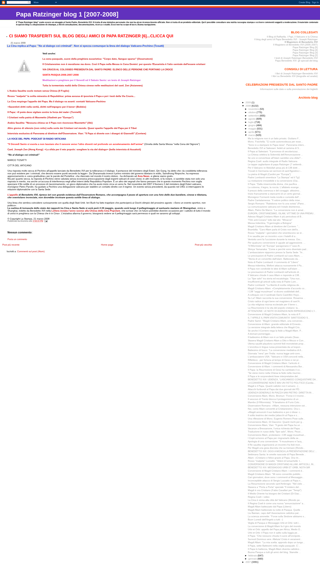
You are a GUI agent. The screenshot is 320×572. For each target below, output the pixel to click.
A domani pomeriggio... (260, 333)
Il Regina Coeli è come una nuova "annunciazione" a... (276, 503)
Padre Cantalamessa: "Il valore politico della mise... (275, 200)
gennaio (253, 558)
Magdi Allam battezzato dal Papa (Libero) (269, 506)
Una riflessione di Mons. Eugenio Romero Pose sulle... (276, 418)
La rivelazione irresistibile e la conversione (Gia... (274, 180)
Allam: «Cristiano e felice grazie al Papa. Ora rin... (274, 457)
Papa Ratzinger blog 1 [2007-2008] (67, 14)
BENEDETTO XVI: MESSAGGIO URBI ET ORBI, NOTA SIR (279, 467)
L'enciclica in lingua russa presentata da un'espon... (275, 347)
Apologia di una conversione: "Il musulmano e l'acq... (276, 441)
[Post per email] (46, 221)
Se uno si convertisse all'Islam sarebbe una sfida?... (275, 158)
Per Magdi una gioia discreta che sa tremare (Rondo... (276, 448)
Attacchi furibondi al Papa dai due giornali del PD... (274, 389)
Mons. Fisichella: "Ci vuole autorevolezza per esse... (275, 141)
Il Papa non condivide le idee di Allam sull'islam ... (274, 268)
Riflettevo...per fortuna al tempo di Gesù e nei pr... (274, 360)
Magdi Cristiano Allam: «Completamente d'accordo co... (277, 288)
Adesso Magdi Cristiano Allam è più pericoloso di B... (275, 216)
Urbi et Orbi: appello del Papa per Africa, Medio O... (275, 529)
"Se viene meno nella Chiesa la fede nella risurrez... (275, 373)
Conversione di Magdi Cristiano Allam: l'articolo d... (274, 363)
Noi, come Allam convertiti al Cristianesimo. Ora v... (275, 408)
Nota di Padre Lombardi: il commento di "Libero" (273, 262)
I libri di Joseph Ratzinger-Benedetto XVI (296, 73)
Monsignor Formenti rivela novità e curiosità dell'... (274, 197)
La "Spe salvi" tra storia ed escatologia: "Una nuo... (275, 278)
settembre (254, 115)
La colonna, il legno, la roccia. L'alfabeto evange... (274, 187)
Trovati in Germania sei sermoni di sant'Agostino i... (275, 171)
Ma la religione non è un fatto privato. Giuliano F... (274, 138)
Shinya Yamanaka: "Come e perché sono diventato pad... (278, 249)
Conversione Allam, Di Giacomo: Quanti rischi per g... (276, 422)
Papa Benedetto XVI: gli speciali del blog (296, 60)
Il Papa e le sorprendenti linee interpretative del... (274, 376)
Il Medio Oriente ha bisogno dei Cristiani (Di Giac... (274, 493)
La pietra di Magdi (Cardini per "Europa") (269, 174)
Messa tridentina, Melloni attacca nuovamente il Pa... (276, 265)
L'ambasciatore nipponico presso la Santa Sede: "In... (276, 252)
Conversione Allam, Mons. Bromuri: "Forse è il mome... (277, 395)
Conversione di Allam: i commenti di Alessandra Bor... (276, 366)
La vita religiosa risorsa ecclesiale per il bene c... (273, 304)
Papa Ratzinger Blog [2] (305, 55)
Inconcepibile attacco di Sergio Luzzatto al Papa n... (275, 480)
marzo (252, 135)
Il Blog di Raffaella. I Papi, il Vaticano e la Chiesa (292, 36)
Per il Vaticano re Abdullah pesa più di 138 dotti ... (274, 167)
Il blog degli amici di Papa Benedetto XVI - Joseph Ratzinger (286, 39)
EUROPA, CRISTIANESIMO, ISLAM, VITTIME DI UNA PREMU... (281, 213)
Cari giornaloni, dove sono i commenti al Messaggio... (276, 477)
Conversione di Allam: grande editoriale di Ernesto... (275, 324)
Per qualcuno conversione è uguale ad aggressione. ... (277, 242)
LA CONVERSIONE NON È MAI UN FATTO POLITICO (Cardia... (281, 382)
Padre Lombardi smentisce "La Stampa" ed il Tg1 (274, 177)
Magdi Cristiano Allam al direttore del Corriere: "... (274, 226)
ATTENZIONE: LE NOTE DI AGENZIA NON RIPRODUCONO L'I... (282, 311)
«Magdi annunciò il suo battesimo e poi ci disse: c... (275, 412)
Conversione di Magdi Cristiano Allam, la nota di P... (275, 314)
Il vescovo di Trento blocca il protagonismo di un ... (274, 399)
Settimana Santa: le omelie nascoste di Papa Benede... (277, 454)
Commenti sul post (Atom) (31, 251)
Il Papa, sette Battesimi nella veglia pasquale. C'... (274, 545)
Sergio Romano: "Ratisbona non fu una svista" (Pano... (277, 203)
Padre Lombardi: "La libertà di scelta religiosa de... (274, 285)
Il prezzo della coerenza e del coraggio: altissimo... (274, 190)
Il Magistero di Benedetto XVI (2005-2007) (295, 44)
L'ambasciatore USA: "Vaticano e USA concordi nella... (276, 356)
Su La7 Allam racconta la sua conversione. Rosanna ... (277, 298)
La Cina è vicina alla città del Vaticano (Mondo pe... (275, 500)
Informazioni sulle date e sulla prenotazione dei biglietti (289, 89)
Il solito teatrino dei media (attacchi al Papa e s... (273, 415)
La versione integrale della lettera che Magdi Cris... (275, 327)
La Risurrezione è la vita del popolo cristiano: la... (274, 307)
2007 (249, 562)
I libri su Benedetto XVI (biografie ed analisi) (295, 76)
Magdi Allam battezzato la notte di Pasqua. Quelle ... (275, 510)
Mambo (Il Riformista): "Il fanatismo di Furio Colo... (274, 402)
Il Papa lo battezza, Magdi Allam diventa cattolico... (274, 549)
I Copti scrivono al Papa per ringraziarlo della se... (274, 438)
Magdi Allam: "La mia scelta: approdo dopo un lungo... (276, 542)
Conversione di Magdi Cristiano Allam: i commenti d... (276, 470)
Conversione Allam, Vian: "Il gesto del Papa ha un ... (275, 425)
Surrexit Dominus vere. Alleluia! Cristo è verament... (275, 539)
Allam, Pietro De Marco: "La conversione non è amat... (276, 210)
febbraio (253, 555)
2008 (249, 105)
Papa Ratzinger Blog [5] (305, 47)
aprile (251, 132)
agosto (252, 118)
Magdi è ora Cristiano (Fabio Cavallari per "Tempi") (275, 490)
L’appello (13, 194)
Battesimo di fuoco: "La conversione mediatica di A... (275, 350)
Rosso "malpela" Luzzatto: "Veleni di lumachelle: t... (275, 461)
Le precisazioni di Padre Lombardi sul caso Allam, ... (275, 255)
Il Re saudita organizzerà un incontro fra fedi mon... (275, 444)
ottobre (252, 112)
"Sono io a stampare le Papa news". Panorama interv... (277, 145)
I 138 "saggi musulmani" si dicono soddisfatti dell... (274, 291)
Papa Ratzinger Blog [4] (305, 50)
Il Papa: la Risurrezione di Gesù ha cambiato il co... (275, 369)
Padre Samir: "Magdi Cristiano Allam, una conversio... (276, 320)
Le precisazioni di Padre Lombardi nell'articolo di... (274, 272)
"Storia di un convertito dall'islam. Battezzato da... (274, 259)
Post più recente (11, 244)
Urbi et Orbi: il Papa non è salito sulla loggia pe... (273, 532)
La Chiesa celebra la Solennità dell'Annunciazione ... (275, 154)
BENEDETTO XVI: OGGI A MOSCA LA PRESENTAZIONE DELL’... (282, 451)
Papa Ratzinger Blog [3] (305, 52)
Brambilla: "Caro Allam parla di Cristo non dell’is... (274, 229)
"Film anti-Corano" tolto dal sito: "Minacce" (270, 220)
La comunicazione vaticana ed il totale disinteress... (275, 206)
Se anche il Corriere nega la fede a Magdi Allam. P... (275, 330)
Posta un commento (17, 239)
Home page (107, 244)
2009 (249, 102)
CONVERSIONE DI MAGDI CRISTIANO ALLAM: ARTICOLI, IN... (281, 464)
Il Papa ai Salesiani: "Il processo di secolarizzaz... (274, 151)
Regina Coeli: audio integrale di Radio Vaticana (272, 161)
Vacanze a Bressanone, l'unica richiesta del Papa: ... (275, 428)
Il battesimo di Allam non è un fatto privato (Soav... (274, 337)
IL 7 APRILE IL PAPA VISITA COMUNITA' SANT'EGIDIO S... (279, 317)
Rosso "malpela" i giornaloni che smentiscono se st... (276, 233)
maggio (252, 128)
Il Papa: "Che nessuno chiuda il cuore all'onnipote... (275, 536)
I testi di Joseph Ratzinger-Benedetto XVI (296, 58)
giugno (252, 125)
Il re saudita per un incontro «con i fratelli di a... (272, 236)
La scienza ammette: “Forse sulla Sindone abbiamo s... (277, 516)
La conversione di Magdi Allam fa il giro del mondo (274, 526)
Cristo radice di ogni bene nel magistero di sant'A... (275, 301)
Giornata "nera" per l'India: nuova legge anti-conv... (275, 353)
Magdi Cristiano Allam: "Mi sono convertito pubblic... (275, 474)
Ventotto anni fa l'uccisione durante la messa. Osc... (275, 239)
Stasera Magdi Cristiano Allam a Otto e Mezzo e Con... (276, 340)
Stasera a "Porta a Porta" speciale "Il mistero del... (274, 487)
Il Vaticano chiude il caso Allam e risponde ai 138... (274, 275)
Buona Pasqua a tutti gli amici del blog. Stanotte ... (274, 552)
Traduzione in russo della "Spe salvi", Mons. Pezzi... (275, 431)
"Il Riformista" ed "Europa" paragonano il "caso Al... (275, 246)
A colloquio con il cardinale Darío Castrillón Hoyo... (274, 294)
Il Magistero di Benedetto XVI (301, 42)
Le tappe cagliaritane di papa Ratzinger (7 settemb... (275, 164)
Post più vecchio (203, 244)
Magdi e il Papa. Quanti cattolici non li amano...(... (274, 386)
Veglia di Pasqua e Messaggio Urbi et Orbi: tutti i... (274, 523)
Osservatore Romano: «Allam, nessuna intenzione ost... (277, 405)
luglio (251, 122)
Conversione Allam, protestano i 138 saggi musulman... (277, 435)
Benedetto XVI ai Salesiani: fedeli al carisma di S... (274, 148)
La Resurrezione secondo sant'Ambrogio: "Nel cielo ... (276, 483)
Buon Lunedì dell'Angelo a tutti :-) (265, 519)
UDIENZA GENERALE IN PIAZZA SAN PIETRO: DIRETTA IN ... (281, 392)
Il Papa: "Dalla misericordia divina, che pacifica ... (274, 184)
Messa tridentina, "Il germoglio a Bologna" (270, 223)
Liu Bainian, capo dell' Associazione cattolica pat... (274, 513)
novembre (254, 109)
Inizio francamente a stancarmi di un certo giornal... (275, 193)
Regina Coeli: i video (259, 497)
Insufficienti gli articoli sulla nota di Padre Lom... (273, 281)
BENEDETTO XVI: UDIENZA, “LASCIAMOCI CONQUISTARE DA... (283, 379)
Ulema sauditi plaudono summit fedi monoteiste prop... (276, 343)
